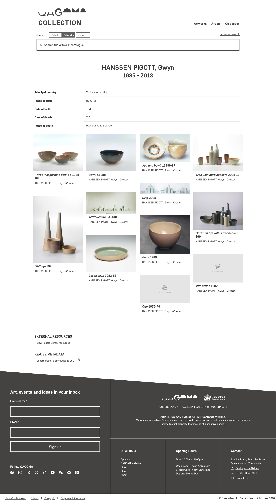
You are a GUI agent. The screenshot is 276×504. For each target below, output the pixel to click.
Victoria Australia (96, 92)
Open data (126, 459)
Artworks (200, 23)
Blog (123, 471)
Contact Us (241, 478)
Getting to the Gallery (247, 468)
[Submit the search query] (38, 45)
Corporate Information (73, 498)
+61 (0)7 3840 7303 (246, 473)
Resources (82, 35)
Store (123, 467)
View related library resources (53, 342)
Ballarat (91, 100)
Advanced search (230, 34)
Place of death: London (99, 125)
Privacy (35, 498)
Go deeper (232, 23)
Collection (59, 22)
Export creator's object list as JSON (56, 360)
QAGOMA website (131, 463)
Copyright (49, 498)
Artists (216, 23)
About (124, 474)
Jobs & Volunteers (15, 498)
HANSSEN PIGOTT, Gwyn (49, 183)
